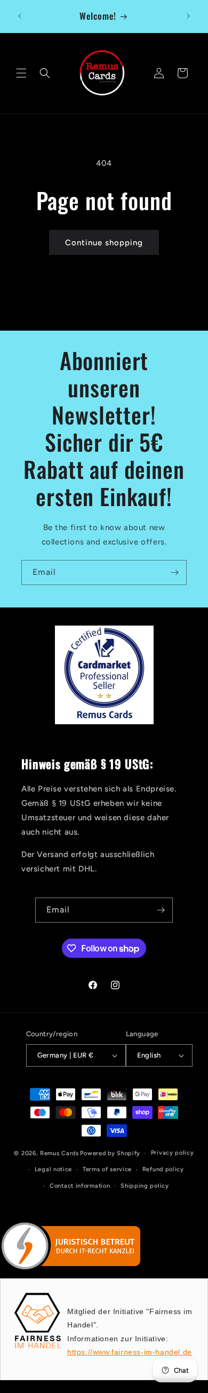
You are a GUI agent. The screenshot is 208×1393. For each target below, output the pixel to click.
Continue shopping (104, 242)
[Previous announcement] (19, 16)
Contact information (80, 1185)
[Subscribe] (174, 572)
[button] (21, 73)
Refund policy (163, 1169)
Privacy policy (172, 1152)
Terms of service (107, 1169)
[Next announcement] (188, 16)
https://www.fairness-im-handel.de (129, 1352)
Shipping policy (145, 1185)
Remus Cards (59, 1153)
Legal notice (53, 1169)
